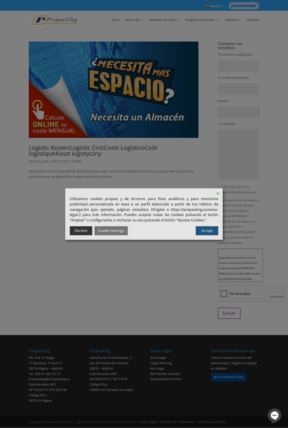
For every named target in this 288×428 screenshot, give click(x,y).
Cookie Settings (111, 230)
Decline (81, 230)
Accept (207, 230)
